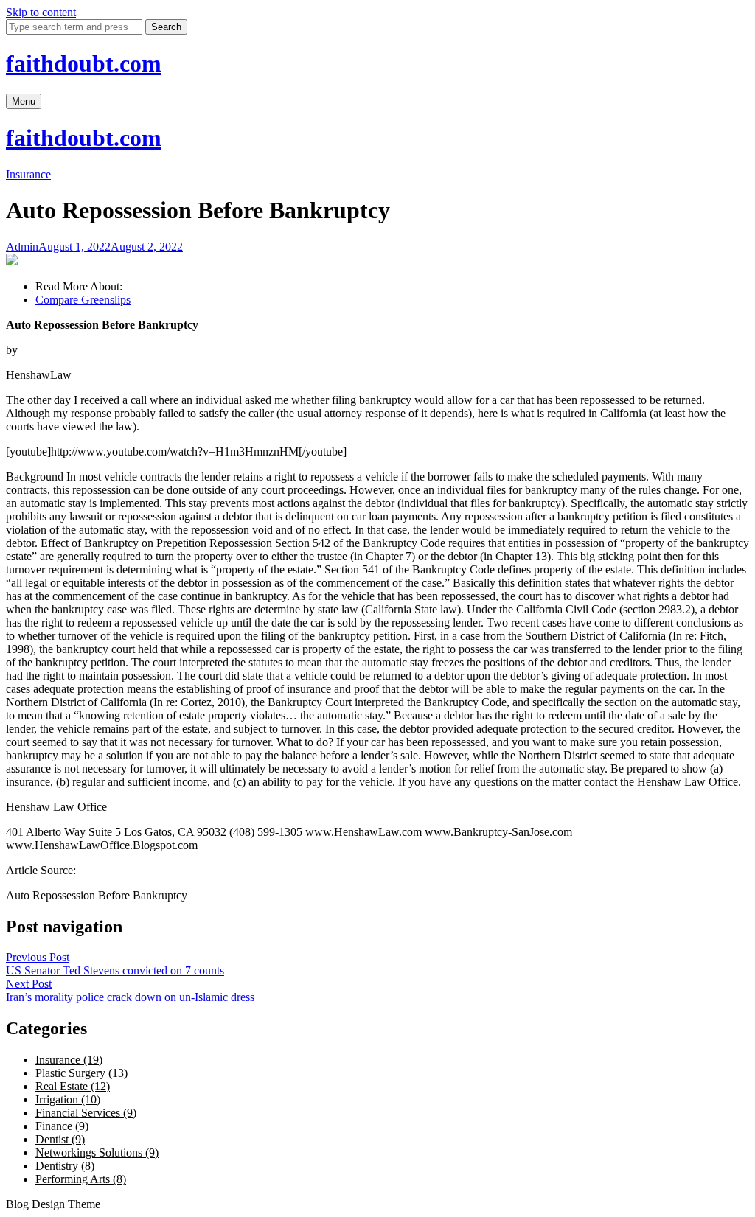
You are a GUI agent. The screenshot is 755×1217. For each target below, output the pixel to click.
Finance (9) (61, 1126)
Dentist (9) (60, 1139)
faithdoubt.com (83, 63)
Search (166, 26)
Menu (23, 101)
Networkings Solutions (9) (97, 1152)
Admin (22, 246)
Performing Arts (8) (80, 1179)
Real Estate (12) (72, 1086)
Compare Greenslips (83, 299)
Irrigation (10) (67, 1099)
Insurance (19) (68, 1059)
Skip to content (41, 12)
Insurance (28, 174)
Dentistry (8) (64, 1166)
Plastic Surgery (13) (81, 1073)
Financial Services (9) (85, 1112)
